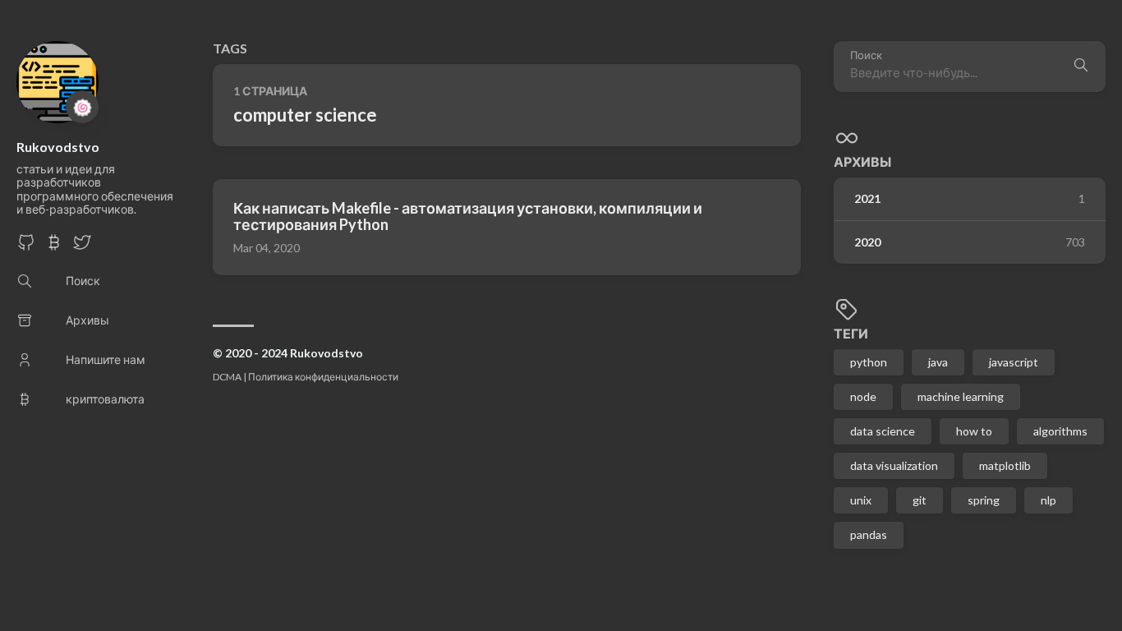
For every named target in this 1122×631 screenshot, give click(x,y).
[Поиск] (1081, 66)
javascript (1013, 362)
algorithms (1060, 431)
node (863, 396)
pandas (868, 534)
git (920, 500)
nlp (1048, 500)
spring (984, 500)
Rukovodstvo (57, 146)
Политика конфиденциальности (323, 377)
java (938, 362)
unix (860, 500)
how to (974, 431)
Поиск (866, 55)
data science (882, 431)
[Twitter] (82, 247)
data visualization (894, 465)
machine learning (960, 396)
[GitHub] (26, 247)
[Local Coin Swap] (54, 247)
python (868, 362)
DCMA (227, 377)
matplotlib (1005, 465)
